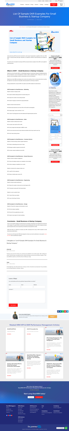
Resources (27, 4)
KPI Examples (20, 421)
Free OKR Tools (20, 412)
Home (20, 26)
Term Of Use (45, 429)
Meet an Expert (61, 4)
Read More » (49, 349)
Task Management (33, 412)
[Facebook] (6, 415)
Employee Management (34, 410)
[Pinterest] (8, 415)
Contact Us (47, 0)
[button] (55, 68)
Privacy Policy (41, 429)
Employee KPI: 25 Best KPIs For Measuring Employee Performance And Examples (14, 365)
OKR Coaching (20, 418)
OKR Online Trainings (21, 413)
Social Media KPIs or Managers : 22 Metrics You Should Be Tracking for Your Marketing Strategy (34, 356)
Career (43, 0)
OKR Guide (20, 409)
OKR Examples (20, 420)
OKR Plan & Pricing (9, 410)
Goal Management (33, 407)
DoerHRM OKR (8, 409)
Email (22, 284)
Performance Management (34, 409)
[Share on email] (65, 311)
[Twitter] (10, 415)
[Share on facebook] (58, 311)
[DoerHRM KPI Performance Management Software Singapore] (10, 4)
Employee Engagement (57, 407)
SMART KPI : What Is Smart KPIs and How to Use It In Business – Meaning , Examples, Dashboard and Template (54, 365)
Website (35, 284)
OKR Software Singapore (35, 429)
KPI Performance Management (47, 412)
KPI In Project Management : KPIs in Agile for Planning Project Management (54, 339)
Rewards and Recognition (57, 412)
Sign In (51, 0)
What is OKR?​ (20, 407)
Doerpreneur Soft (29, 429)
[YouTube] (11, 415)
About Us (39, 0)
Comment (11, 289)
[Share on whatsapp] (63, 311)
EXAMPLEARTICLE (11, 329)
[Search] (61, 115)
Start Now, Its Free (53, 4)
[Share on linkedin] (60, 311)
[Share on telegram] (67, 311)
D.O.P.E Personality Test (32, 329)
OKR (42, 407)
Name (10, 284)
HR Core (43, 414)
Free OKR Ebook (20, 410)
